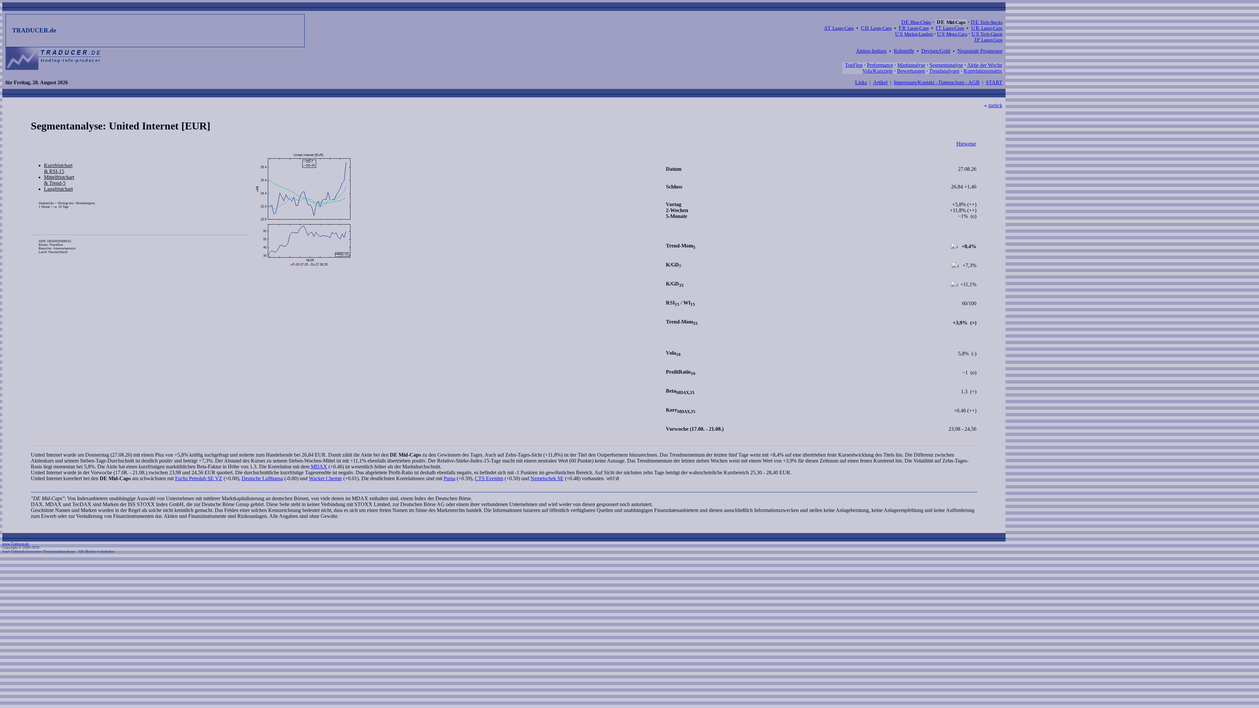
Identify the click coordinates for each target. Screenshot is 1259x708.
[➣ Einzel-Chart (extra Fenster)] (457, 210)
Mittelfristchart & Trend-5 (59, 180)
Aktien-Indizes (871, 51)
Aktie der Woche (984, 65)
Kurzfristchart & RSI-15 (58, 168)
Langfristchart (58, 189)
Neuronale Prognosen (979, 51)
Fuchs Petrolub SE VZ (198, 478)
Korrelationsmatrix (983, 71)
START (994, 82)
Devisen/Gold (935, 51)
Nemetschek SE (547, 478)
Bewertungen (911, 71)
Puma (449, 478)
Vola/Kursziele (877, 71)
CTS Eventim (489, 478)
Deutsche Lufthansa (262, 478)
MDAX (319, 466)
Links (861, 82)
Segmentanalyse (946, 65)
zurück (995, 105)
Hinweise (966, 144)
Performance (880, 65)
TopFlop (854, 65)
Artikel (880, 82)
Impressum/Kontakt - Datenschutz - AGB (937, 82)
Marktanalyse (911, 65)
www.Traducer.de (15, 543)
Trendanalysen (944, 71)
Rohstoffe (904, 51)
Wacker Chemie (325, 478)
